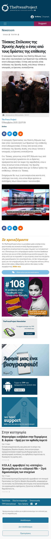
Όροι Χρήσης (23, 504)
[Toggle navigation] (5, 23)
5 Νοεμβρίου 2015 (9, 122)
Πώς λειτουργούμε (20, 500)
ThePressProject (23, 7)
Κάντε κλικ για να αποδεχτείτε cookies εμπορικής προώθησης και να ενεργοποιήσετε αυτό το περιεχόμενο (25, 202)
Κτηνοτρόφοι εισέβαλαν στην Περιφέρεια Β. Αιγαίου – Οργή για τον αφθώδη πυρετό (24, 438)
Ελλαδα (5, 35)
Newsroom (8, 30)
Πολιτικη (14, 35)
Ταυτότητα (6, 500)
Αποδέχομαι (25, 520)
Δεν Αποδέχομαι (25, 527)
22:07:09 (22, 122)
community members (27, 10)
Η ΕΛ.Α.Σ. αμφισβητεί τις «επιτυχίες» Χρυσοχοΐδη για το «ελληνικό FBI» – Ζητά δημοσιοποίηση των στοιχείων (24, 469)
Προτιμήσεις (25, 533)
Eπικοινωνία (35, 500)
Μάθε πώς (17, 266)
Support (42, 23)
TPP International (9, 504)
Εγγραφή (46, 16)
